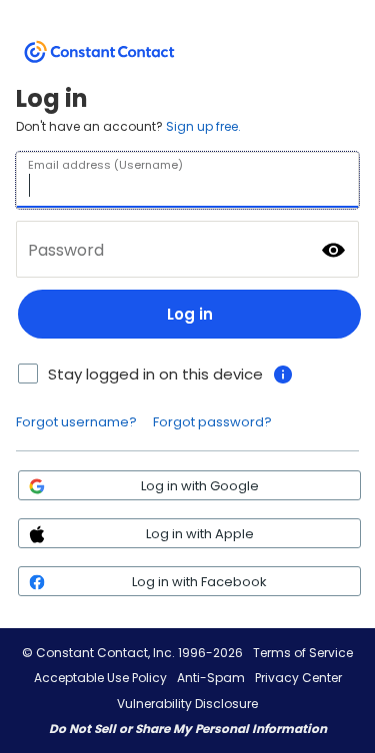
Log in (190, 314)
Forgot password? (212, 421)
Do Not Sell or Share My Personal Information (188, 728)
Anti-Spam (211, 677)
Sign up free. (203, 126)
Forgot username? (76, 421)
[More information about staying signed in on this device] (283, 374)
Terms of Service (303, 652)
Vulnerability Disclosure (187, 703)
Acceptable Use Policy (100, 677)
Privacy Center (298, 677)
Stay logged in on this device (155, 374)
